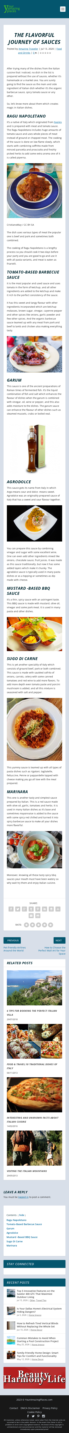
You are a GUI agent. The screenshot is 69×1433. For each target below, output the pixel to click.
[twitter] (33, 1416)
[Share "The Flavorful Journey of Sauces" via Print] (37, 915)
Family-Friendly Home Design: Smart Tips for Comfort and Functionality (37, 1354)
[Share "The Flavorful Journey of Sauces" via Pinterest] (37, 909)
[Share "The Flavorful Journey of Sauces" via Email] (31, 915)
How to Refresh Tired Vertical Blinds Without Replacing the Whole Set (37, 1325)
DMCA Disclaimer (30, 1408)
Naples (58, 122)
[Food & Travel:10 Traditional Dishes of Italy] (34, 1041)
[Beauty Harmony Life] (35, 1387)
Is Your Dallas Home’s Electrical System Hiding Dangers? (39, 1310)
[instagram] (43, 1416)
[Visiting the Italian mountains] (34, 1148)
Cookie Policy (34, 1412)
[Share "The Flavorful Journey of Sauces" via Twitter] (17, 909)
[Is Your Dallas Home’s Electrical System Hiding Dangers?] (11, 1311)
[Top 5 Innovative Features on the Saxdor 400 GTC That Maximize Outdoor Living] (11, 1293)
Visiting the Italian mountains (27, 1171)
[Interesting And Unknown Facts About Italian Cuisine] (34, 1094)
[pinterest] (38, 1416)
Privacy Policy (50, 1408)
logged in (23, 1197)
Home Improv (35, 1315)
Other (32, 1300)
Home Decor (36, 1329)
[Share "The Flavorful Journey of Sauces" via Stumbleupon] (58, 909)
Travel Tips (41, 1300)
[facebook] (28, 1416)
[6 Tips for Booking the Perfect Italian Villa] (34, 987)
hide (21, 1215)
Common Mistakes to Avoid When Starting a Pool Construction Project (38, 1339)
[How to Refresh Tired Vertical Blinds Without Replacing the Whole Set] (11, 1325)
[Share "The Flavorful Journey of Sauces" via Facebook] (11, 909)
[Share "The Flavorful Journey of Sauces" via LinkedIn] (44, 909)
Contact (14, 1408)
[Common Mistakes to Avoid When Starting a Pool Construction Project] (11, 1340)
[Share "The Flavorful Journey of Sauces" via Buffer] (51, 909)
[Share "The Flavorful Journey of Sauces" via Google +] (24, 909)
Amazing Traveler (28, 48)
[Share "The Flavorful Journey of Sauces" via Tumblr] (31, 909)
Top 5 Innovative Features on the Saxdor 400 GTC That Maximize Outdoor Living (36, 1293)
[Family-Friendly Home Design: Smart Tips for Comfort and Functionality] (11, 1355)
